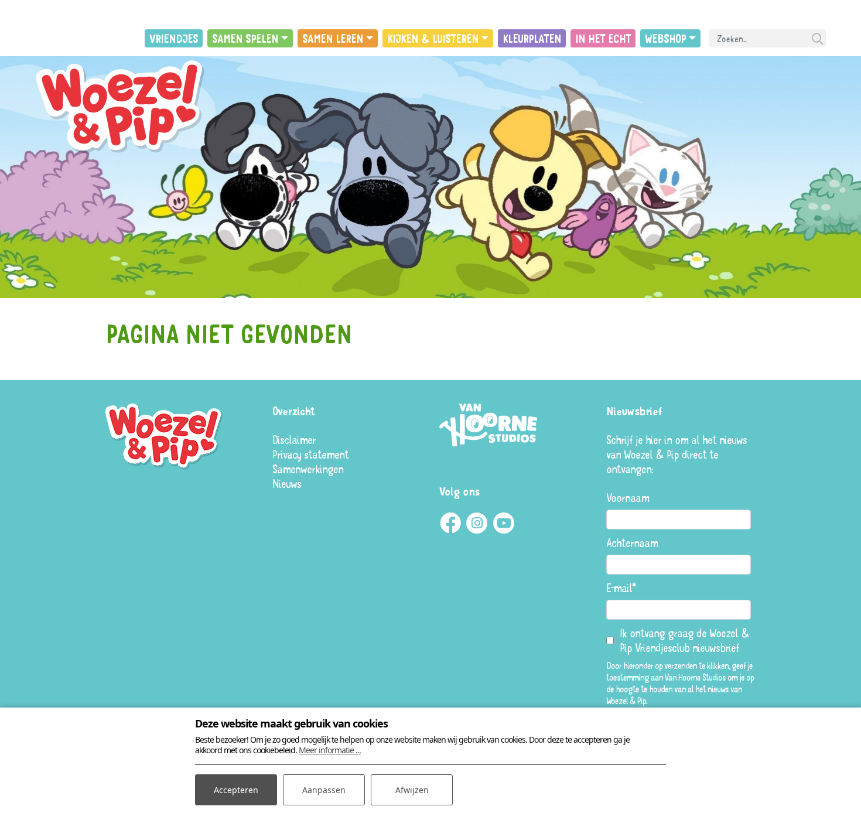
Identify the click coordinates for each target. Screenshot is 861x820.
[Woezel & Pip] (123, 107)
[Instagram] (476, 523)
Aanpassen (324, 789)
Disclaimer (294, 439)
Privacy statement (310, 454)
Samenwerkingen (307, 469)
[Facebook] (449, 523)
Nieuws (286, 483)
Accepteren (236, 789)
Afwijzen (412, 789)
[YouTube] (503, 523)
